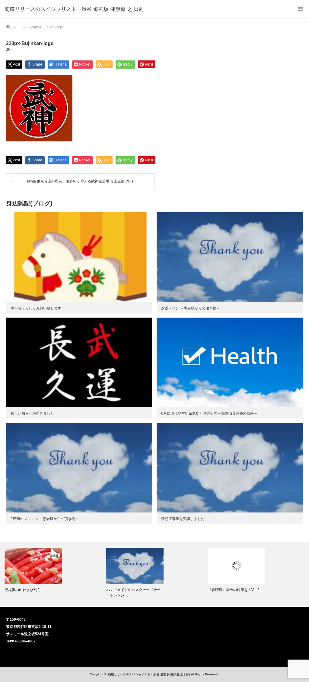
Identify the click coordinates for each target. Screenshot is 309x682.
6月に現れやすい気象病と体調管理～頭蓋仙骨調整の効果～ (209, 413)
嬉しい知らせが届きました (32, 413)
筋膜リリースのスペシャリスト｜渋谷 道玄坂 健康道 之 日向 (74, 9)
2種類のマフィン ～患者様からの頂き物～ (45, 519)
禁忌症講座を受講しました (183, 519)
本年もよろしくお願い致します (36, 308)
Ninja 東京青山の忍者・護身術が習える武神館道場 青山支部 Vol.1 (80, 181)
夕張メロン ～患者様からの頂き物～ (190, 308)
